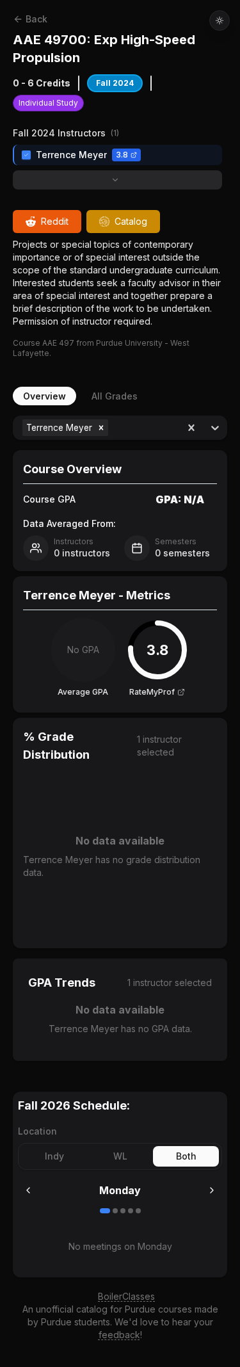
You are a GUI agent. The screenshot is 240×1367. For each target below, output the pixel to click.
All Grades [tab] (115, 396)
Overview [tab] (44, 396)
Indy (54, 1156)
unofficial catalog (72, 1309)
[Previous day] (28, 1190)
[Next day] (212, 1190)
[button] (101, 427)
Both (186, 1156)
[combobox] (112, 427)
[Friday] (138, 1210)
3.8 (122, 154)
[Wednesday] (122, 1210)
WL (120, 1156)
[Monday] (105, 1210)
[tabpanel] (120, 738)
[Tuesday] (115, 1210)
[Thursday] (130, 1210)
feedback (119, 1334)
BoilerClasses (126, 1296)
